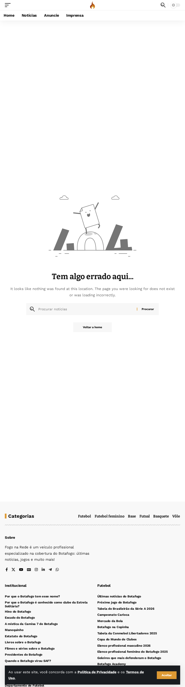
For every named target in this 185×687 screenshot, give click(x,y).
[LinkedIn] (43, 570)
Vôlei (176, 516)
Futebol (84, 516)
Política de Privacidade (97, 672)
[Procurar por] (86, 309)
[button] (167, 675)
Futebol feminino (110, 516)
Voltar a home (92, 327)
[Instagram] (36, 570)
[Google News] (29, 570)
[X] (13, 570)
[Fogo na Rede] (92, 5)
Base (132, 516)
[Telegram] (50, 570)
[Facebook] (6, 570)
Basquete (161, 516)
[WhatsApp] (57, 570)
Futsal (144, 516)
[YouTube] (21, 570)
